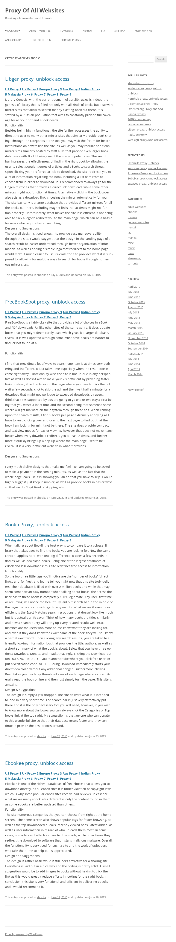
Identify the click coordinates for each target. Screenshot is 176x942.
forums (132, 217)
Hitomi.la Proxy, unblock (143, 163)
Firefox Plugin (41, 40)
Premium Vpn (143, 30)
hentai (87, 30)
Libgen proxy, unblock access (37, 79)
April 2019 (134, 287)
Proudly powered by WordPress (23, 934)
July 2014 (133, 359)
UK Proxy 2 (30, 89)
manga (132, 238)
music (131, 248)
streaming (134, 258)
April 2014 (134, 369)
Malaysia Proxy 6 (20, 94)
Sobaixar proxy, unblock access (147, 178)
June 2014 (134, 364)
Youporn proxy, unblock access (147, 168)
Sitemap (119, 30)
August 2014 (135, 354)
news (131, 253)
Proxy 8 (52, 94)
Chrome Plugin (71, 40)
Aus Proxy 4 (71, 89)
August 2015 (135, 307)
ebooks (41, 275)
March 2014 (135, 374)
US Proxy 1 (13, 89)
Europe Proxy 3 (50, 89)
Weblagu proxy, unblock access (147, 140)
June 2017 (134, 297)
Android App (13, 40)
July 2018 (133, 292)
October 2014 (136, 343)
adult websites (40, 30)
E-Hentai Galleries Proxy (143, 104)
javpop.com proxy (139, 124)
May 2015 (134, 323)
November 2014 (138, 338)
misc (131, 243)
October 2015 (136, 302)
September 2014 (138, 348)
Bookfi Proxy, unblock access (37, 524)
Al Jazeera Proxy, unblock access (148, 173)
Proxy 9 (65, 94)
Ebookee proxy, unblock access (39, 763)
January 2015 (136, 333)
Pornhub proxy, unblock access (148, 98)
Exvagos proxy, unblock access (147, 183)
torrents (66, 30)
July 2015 (133, 312)
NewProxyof (136, 390)
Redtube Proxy (137, 135)
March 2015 (135, 328)
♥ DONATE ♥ (12, 30)
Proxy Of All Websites (34, 10)
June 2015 (134, 317)
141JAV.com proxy (139, 119)
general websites (138, 222)
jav (103, 30)
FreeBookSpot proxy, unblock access (45, 301)
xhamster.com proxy (141, 83)
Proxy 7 (39, 94)
